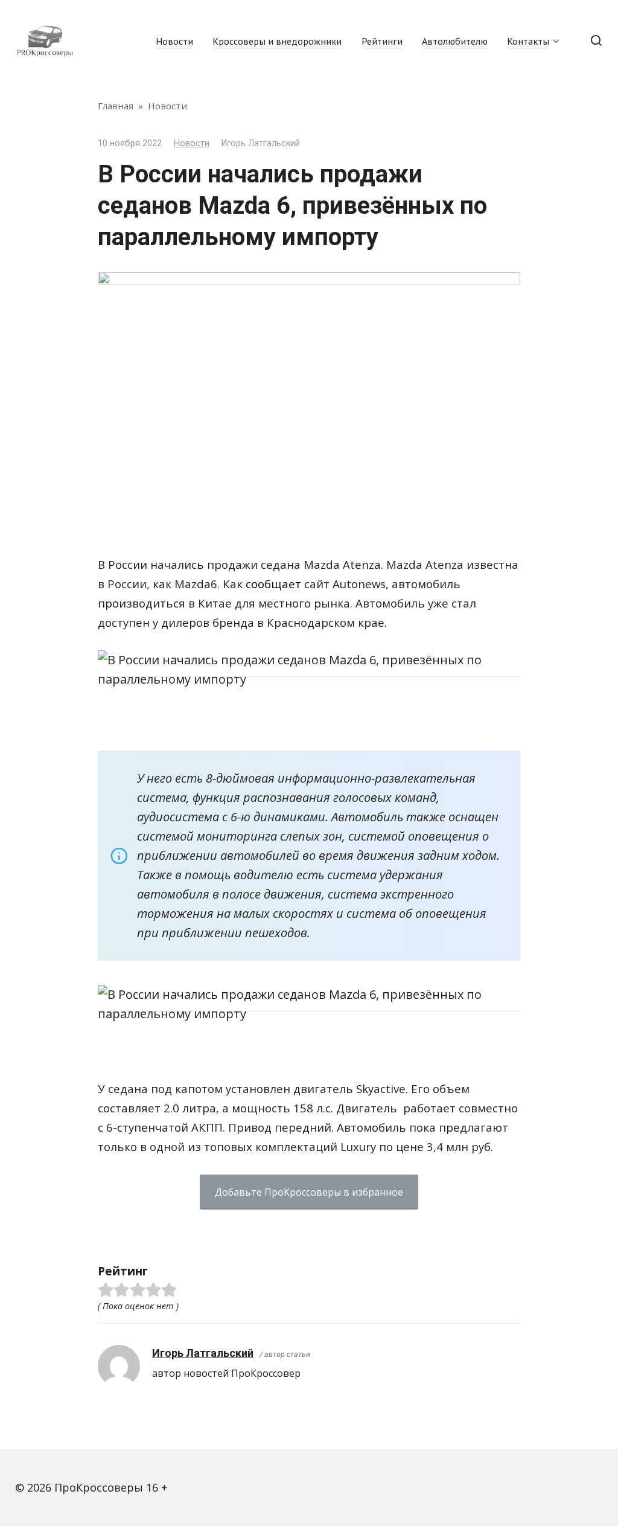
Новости (174, 41)
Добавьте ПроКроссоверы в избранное (309, 1192)
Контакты (528, 41)
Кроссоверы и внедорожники (277, 41)
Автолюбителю (455, 41)
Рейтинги (382, 41)
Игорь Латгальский (202, 1353)
